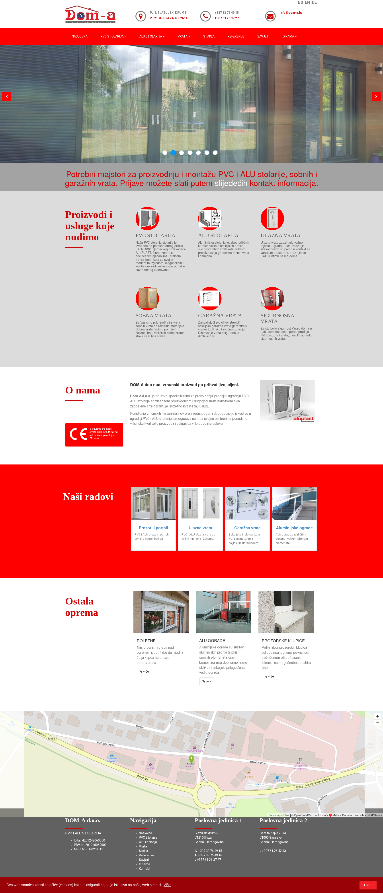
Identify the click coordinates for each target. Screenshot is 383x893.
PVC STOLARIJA (112, 36)
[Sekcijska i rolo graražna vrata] (247, 503)
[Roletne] (161, 612)
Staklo (143, 851)
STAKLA (209, 36)
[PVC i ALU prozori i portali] (153, 503)
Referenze (146, 855)
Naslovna (145, 833)
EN (307, 2)
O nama (144, 864)
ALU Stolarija (148, 842)
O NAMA (289, 36)
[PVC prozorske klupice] (286, 612)
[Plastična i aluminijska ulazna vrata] (200, 503)
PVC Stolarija (148, 837)
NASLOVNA (80, 36)
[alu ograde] (224, 612)
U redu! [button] (368, 885)
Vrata (143, 846)
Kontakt (144, 868)
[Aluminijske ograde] (294, 503)
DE (314, 2)
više (146, 671)
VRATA (183, 36)
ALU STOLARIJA (151, 36)
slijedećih (232, 182)
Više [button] (167, 885)
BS (300, 2)
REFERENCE (236, 36)
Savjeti (263, 36)
